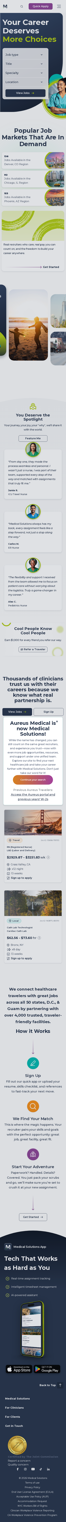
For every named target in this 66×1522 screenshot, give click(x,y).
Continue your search (33, 779)
